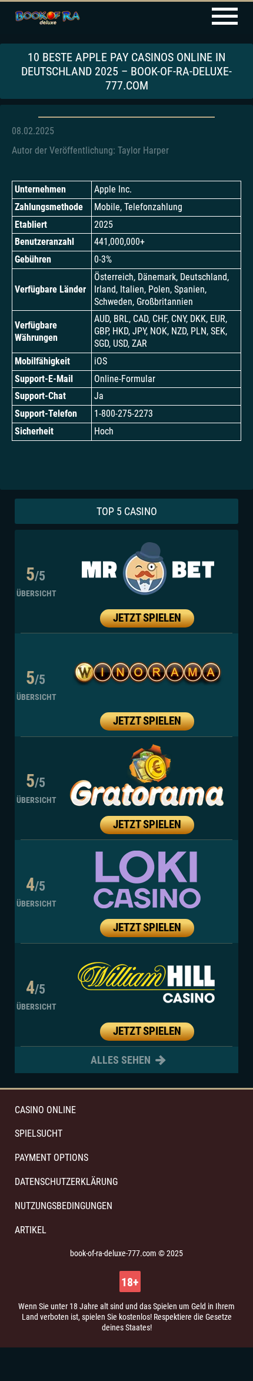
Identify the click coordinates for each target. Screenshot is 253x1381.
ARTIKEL (30, 1230)
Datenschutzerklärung (66, 1181)
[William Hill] (147, 982)
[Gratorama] (147, 775)
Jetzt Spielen (147, 618)
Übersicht (36, 593)
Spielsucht (38, 1133)
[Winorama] (147, 672)
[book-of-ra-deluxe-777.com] (47, 18)
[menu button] (224, 18)
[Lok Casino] (147, 879)
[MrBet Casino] (147, 569)
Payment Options (51, 1157)
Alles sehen (122, 1060)
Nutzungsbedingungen (63, 1205)
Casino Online (45, 1110)
